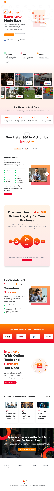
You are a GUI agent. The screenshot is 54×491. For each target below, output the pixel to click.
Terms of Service (28, 485)
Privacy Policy (11, 485)
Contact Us (35, 471)
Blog (18, 469)
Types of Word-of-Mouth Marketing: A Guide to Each (27, 414)
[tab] (17, 149)
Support (38, 3)
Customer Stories (28, 2)
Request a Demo (46, 467)
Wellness (6, 474)
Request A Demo (47, 3)
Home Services (8, 193)
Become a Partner (46, 469)
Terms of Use (22, 485)
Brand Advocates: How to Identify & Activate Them (11, 414)
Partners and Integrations (10, 382)
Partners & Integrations (22, 474)
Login (42, 3)
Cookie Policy (16, 485)
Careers (34, 469)
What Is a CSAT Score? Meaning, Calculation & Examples (42, 415)
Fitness (5, 471)
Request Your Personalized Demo (27, 449)
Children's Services (8, 476)
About (34, 467)
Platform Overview (27, 260)
